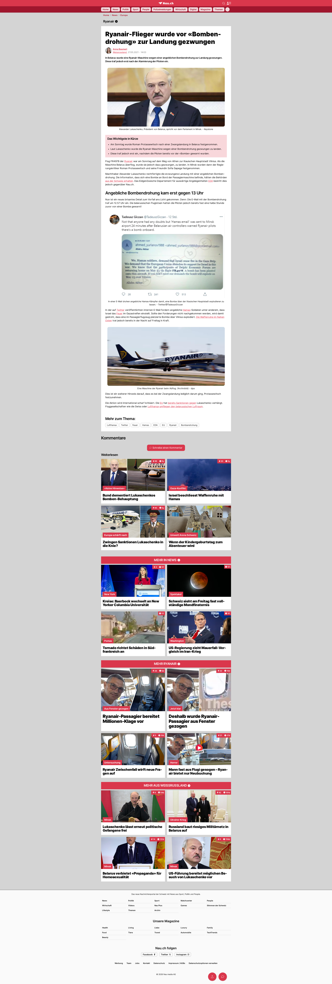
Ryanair (128, 161)
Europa (124, 15)
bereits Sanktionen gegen (182, 403)
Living (131, 928)
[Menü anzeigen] (229, 3)
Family (210, 928)
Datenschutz (159, 963)
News (115, 15)
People (210, 901)
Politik (131, 901)
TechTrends (212, 932)
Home (106, 15)
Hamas (186, 310)
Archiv (157, 910)
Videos (131, 905)
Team (129, 963)
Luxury (184, 928)
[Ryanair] (166, 21)
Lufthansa (153, 406)
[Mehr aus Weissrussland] (166, 785)
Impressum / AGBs (177, 963)
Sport (156, 901)
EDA (210, 181)
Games (184, 905)
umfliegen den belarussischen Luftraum (181, 406)
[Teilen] (212, 977)
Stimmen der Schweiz (216, 905)
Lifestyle (106, 910)
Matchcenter (186, 901)
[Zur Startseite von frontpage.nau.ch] (166, 3)
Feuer (119, 313)
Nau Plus (158, 905)
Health (105, 928)
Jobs (137, 963)
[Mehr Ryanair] (166, 664)
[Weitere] (227, 9)
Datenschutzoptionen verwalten (203, 963)
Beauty (105, 937)
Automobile (186, 932)
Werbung (119, 963)
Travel (157, 932)
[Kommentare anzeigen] (223, 977)
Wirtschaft (107, 905)
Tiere (130, 932)
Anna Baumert (120, 49)
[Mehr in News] (166, 560)
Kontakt (146, 963)
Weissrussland (120, 52)
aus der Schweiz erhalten (119, 181)
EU (161, 403)
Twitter (120, 310)
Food (104, 932)
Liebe (156, 928)
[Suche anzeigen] (223, 3)
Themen (132, 910)
